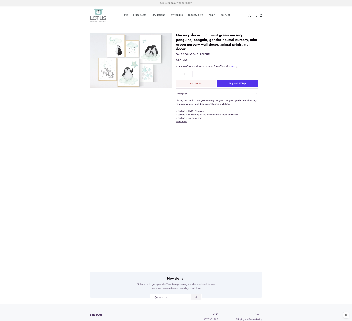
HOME (215, 314)
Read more (181, 121)
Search (258, 314)
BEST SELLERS (211, 319)
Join (196, 297)
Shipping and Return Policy (249, 319)
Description (182, 93)
